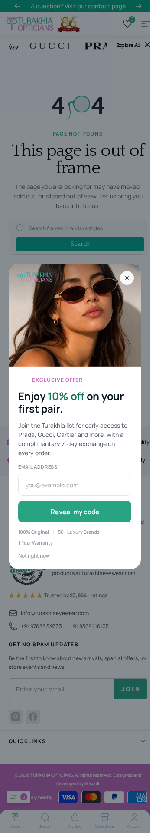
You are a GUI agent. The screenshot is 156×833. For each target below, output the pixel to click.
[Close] (127, 278)
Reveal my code (75, 511)
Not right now (34, 555)
